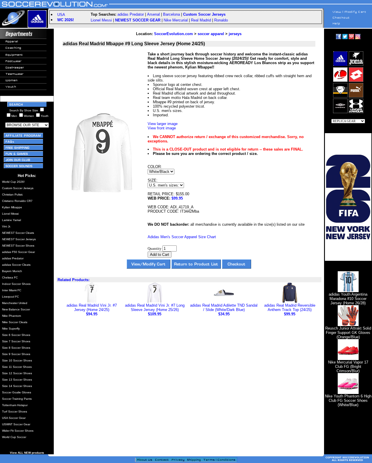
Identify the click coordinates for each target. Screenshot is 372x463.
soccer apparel (211, 34)
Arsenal (153, 14)
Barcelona (171, 14)
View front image (162, 128)
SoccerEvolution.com (173, 34)
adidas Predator (130, 14)
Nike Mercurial (176, 20)
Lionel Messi (101, 20)
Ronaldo (221, 20)
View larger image (163, 124)
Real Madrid (201, 20)
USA (61, 14)
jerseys (235, 34)
